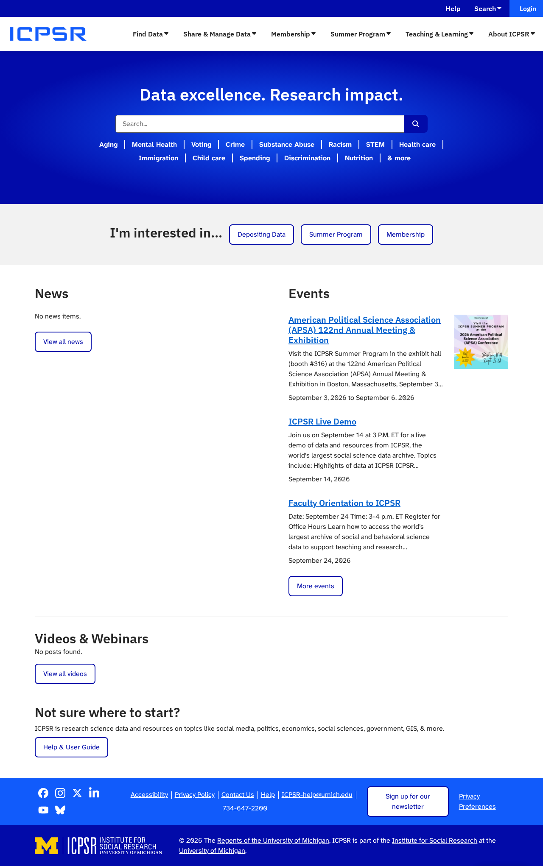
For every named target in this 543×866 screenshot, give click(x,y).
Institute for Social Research (434, 840)
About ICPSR (508, 34)
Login (526, 8)
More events (315, 585)
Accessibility (149, 794)
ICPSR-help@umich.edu (317, 794)
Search (485, 8)
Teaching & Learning (437, 34)
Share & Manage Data (217, 34)
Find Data (148, 34)
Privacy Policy (195, 794)
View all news (63, 341)
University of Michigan (212, 850)
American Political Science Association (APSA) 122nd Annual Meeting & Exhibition (364, 330)
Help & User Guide (71, 747)
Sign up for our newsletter (408, 801)
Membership (290, 34)
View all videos (65, 673)
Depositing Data (261, 234)
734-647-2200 (245, 808)
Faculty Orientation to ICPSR (344, 502)
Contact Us (237, 794)
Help (453, 8)
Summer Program (357, 34)
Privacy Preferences (477, 801)
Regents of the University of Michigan (273, 840)
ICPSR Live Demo (322, 421)
